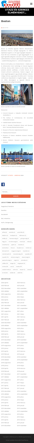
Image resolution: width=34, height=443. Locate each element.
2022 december (6, 288)
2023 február (5, 285)
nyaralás (28, 254)
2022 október (5, 291)
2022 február (5, 302)
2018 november (21, 357)
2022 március (21, 300)
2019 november (21, 340)
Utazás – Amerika (14, 175)
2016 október (5, 394)
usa (12, 266)
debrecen (22, 235)
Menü (31, 4)
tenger (12, 263)
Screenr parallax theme (12, 440)
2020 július (20, 328)
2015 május (20, 417)
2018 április (4, 368)
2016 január (20, 405)
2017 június (4, 383)
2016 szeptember (22, 394)
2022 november (21, 288)
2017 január (20, 388)
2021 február (5, 320)
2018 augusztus (6, 362)
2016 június (4, 400)
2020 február (5, 337)
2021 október (5, 308)
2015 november (21, 408)
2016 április (4, 402)
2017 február (5, 388)
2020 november (21, 322)
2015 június (4, 417)
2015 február (5, 422)
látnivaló (5, 251)
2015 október (5, 411)
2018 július (20, 362)
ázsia (29, 269)
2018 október (5, 360)
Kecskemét (4, 214)
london (28, 248)
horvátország (13, 241)
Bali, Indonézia (5, 218)
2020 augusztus (6, 328)
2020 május (20, 331)
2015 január (20, 422)
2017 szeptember (22, 377)
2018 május (20, 365)
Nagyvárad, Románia (7, 206)
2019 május (20, 348)
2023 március (21, 282)
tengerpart (21, 263)
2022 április (4, 300)
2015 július (20, 414)
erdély (4, 238)
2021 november (21, 305)
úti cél (5, 272)
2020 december (6, 322)
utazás (19, 266)
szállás (5, 263)
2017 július (20, 380)
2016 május (20, 400)
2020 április (4, 334)
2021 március (21, 317)
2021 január (20, 320)
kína (13, 248)
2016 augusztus (6, 397)
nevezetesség (18, 254)
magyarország (16, 251)
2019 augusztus (6, 345)
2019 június (4, 348)
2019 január (20, 354)
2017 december (6, 374)
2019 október (5, 343)
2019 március (21, 351)
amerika (12, 232)
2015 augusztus (6, 414)
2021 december (6, 305)
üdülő (19, 272)
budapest (13, 235)
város (15, 269)
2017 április (4, 385)
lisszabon (20, 248)
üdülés (12, 272)
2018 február (5, 371)
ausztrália (20, 232)
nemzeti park (6, 254)
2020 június (4, 331)
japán (13, 244)
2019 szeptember (22, 343)
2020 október (5, 325)
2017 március (21, 385)
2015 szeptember (22, 411)
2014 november (21, 425)
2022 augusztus (6, 294)
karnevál (5, 248)
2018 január (20, 371)
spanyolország (7, 260)
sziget (16, 260)
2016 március (21, 402)
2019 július (20, 345)
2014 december (6, 425)
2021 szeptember (22, 308)
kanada (21, 244)
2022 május (20, 297)
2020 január (20, 337)
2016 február (5, 405)
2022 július (20, 294)
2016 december (6, 391)
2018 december (6, 357)
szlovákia (24, 260)
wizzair (22, 269)
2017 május (20, 383)
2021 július (20, 311)
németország (15, 257)
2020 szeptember (22, 325)
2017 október (5, 377)
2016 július (20, 397)
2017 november (21, 374)
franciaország (13, 238)
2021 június (4, 314)
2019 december (6, 340)
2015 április (4, 420)
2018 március (21, 368)
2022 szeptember (22, 291)
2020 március (21, 334)
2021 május (20, 314)
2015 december (6, 408)
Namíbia (3, 210)
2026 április (4, 282)
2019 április (4, 351)
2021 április (4, 317)
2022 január (20, 302)
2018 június (4, 365)
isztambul (5, 244)
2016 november (21, 391)
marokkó (26, 251)
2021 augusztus (6, 311)
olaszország (26, 257)
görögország (24, 238)
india (29, 241)
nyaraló (5, 257)
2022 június (4, 297)
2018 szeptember (22, 360)
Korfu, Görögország (7, 222)
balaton (5, 235)
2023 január (20, 285)
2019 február (5, 354)
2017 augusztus (6, 380)
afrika (4, 232)
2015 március (21, 420)
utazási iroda (6, 269)
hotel (22, 241)
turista (5, 266)
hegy (4, 241)
